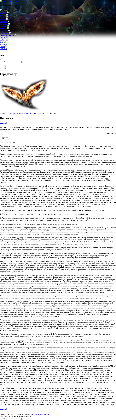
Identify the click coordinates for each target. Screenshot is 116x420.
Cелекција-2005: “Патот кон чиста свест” (32, 113)
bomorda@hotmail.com (40, 414)
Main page (4, 113)
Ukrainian (3, 49)
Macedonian (10, 1)
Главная (12, 113)
